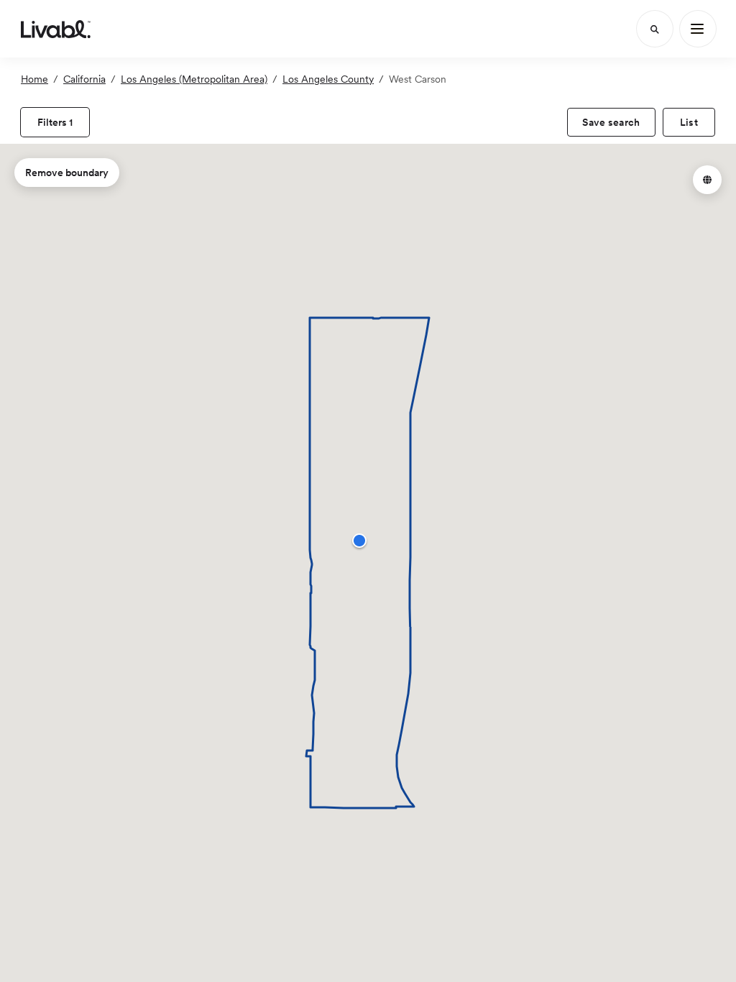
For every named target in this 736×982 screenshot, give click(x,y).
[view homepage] (56, 28)
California (84, 79)
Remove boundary (67, 172)
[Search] (655, 29)
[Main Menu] (698, 29)
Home (34, 79)
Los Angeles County (328, 79)
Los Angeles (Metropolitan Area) (194, 79)
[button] (359, 540)
